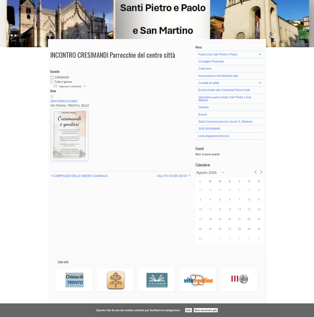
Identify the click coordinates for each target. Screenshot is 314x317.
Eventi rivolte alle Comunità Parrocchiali (224, 90)
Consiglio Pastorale (211, 61)
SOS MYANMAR (209, 128)
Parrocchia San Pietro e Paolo (217, 54)
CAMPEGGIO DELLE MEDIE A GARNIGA (80, 175)
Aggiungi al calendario (70, 86)
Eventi (202, 114)
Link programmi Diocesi (213, 136)
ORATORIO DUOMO (63, 101)
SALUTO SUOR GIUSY (172, 175)
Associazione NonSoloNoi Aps (218, 75)
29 (219, 190)
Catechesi (205, 68)
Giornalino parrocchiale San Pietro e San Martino (224, 99)
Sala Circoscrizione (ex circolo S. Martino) (225, 121)
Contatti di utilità (208, 82)
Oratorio (203, 107)
